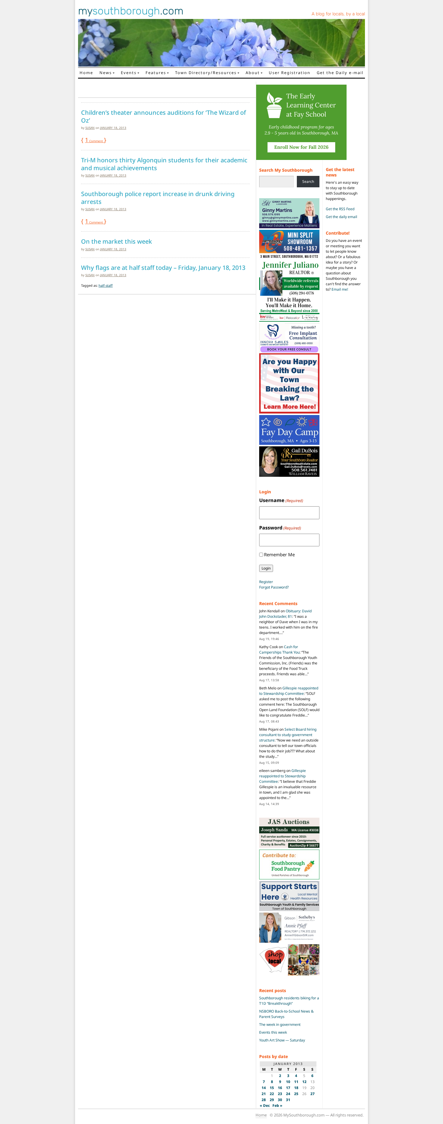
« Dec (265, 1105)
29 (272, 1099)
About (253, 72)
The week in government (279, 1024)
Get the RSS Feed (340, 208)
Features (156, 72)
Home (86, 72)
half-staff (106, 285)
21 (264, 1093)
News (105, 72)
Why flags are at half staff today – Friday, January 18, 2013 (163, 268)
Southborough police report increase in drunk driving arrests (157, 197)
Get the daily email (341, 216)
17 (288, 1087)
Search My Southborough (286, 170)
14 (264, 1087)
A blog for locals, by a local (338, 14)
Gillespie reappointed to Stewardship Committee (288, 690)
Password (280, 527)
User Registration (289, 72)
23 (280, 1093)
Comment (94, 141)
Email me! (339, 289)
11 (296, 1081)
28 (264, 1099)
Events (129, 72)
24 (288, 1093)
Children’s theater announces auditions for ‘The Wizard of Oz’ (163, 116)
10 (288, 1081)
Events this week (273, 1032)
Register (266, 581)
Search (308, 181)
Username (281, 500)
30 (280, 1099)
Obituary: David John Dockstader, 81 (285, 613)
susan (90, 128)
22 (272, 1093)
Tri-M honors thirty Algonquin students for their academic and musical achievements (164, 164)
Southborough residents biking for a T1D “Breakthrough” (289, 1000)
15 (272, 1087)
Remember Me (279, 554)
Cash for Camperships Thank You (279, 649)
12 (304, 1081)
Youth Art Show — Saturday (282, 1040)
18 (296, 1087)
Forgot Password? (274, 587)
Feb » (277, 1105)
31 (288, 1099)
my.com (131, 11)
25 (296, 1093)
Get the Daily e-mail (340, 72)
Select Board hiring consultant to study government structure (287, 735)
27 (312, 1093)
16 (280, 1087)
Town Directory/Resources (206, 72)
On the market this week (116, 241)
